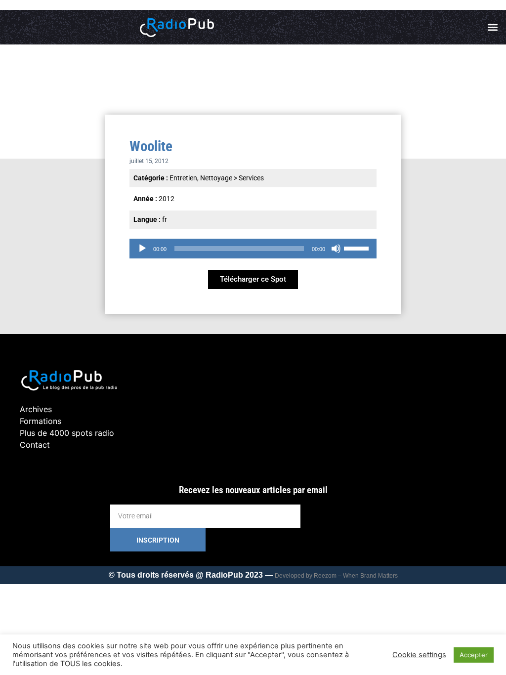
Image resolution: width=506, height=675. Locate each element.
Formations (40, 421)
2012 (166, 199)
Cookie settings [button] (419, 654)
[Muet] (336, 248)
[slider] (358, 247)
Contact (35, 445)
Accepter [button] (474, 655)
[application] (253, 248)
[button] (493, 27)
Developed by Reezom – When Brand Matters (336, 575)
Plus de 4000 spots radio (67, 433)
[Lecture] (142, 248)
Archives (36, 409)
